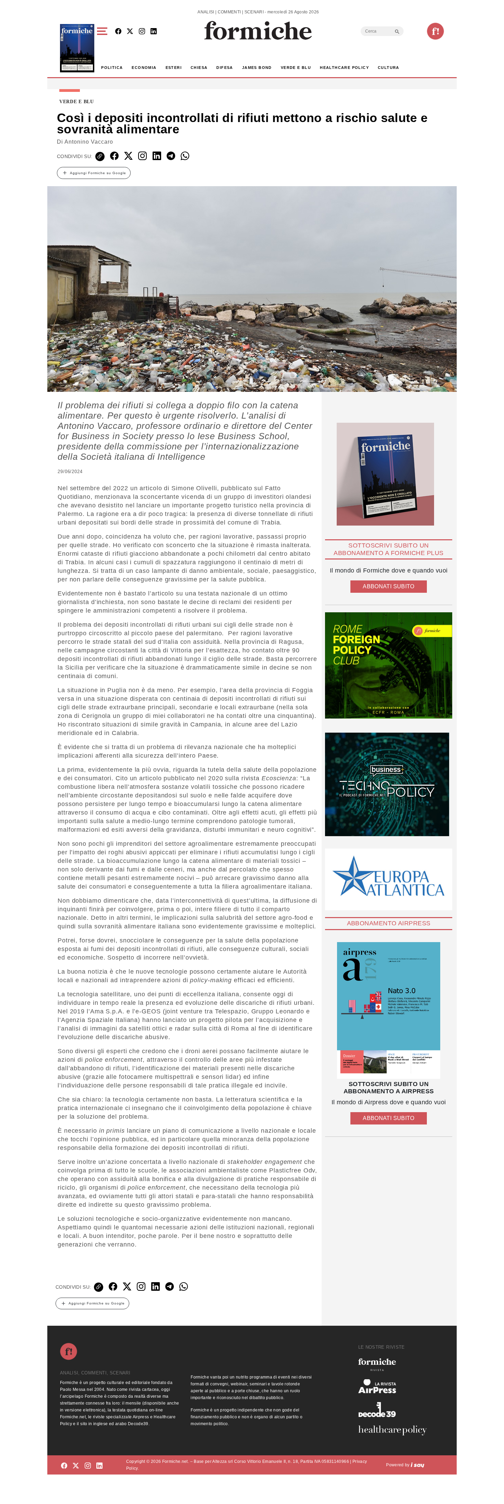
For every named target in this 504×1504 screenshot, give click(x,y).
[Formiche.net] (435, 31)
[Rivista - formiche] (395, 1364)
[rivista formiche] (388, 1010)
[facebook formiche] (64, 1466)
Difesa (224, 67)
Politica (112, 67)
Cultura (388, 67)
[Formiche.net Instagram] (142, 32)
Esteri (174, 67)
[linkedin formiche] (99, 1466)
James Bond (257, 67)
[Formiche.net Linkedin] (153, 32)
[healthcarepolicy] (395, 1430)
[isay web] (417, 1465)
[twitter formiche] (76, 1466)
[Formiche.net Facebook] (118, 32)
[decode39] (395, 1409)
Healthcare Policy (344, 67)
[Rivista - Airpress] (395, 1386)
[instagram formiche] (88, 1466)
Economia (144, 67)
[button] (103, 48)
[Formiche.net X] (130, 32)
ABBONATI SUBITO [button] (388, 586)
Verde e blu (296, 67)
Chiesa (199, 67)
